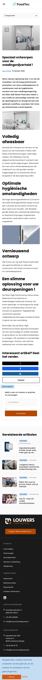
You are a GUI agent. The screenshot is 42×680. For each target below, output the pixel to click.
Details (25, 676)
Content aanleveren (11, 591)
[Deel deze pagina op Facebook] (20, 368)
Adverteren (8, 579)
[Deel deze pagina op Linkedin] (20, 374)
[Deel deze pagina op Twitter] (20, 363)
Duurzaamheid (9, 557)
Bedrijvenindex (9, 583)
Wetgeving (8, 566)
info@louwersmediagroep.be (17, 650)
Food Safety (8, 549)
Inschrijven (21, 413)
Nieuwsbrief (8, 587)
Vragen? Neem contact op (19, 531)
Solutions (6, 71)
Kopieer (21, 380)
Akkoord (11, 677)
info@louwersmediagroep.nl (17, 622)
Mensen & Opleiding (11, 562)
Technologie (8, 553)
